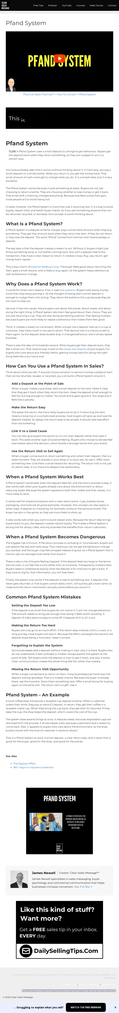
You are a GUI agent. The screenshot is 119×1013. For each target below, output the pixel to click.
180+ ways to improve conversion (33, 767)
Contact (112, 5)
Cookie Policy (108, 984)
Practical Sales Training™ (38, 94)
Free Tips (38, 5)
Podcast (52, 5)
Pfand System (87, 94)
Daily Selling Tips (92, 990)
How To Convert (66, 94)
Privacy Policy (69, 984)
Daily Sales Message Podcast (37, 990)
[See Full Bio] (91, 887)
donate (63, 435)
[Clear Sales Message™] (5, 5)
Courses (80, 5)
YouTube (66, 5)
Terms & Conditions (89, 984)
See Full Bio (82, 886)
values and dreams (74, 349)
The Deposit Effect (24, 763)
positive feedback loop (45, 266)
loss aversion (67, 290)
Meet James (96, 5)
